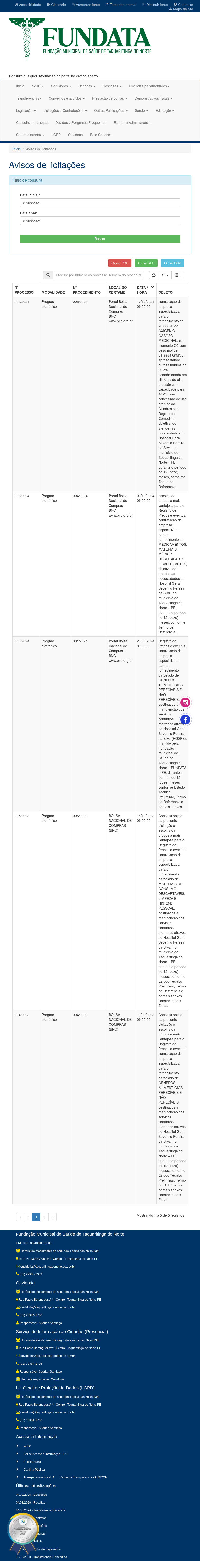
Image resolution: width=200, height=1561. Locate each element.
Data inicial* (30, 194)
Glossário (58, 5)
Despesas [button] (111, 86)
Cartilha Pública (34, 1469)
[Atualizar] (154, 275)
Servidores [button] (60, 86)
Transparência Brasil (37, 1477)
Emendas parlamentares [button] (148, 86)
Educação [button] (164, 110)
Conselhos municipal (32, 122)
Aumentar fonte (87, 5)
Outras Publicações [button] (109, 110)
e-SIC (27, 1446)
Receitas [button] (86, 86)
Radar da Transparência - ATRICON (83, 1477)
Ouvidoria (75, 134)
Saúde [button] (140, 110)
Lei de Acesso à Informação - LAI (45, 1454)
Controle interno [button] (29, 134)
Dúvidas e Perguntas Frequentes (80, 122)
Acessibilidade (29, 5)
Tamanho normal (122, 5)
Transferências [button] (27, 98)
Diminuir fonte (156, 5)
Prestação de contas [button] (108, 98)
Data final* (28, 212)
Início (20, 86)
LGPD (56, 134)
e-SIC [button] (36, 86)
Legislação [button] (25, 110)
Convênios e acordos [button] (65, 98)
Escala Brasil (32, 1462)
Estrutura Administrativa (132, 122)
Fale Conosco (101, 134)
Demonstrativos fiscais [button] (152, 98)
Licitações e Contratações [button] (63, 110)
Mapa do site (182, 9)
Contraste (185, 5)
